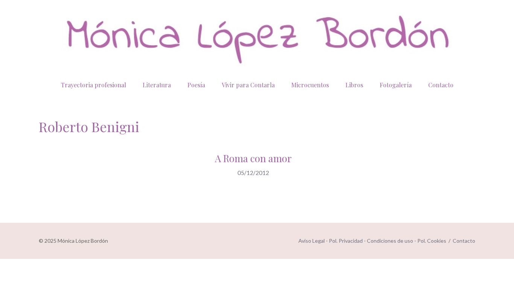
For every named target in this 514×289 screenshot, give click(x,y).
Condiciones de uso (390, 240)
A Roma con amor (253, 158)
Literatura (157, 85)
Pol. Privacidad (346, 240)
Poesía (196, 85)
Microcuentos (310, 85)
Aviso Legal (311, 240)
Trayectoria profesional (93, 85)
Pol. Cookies (431, 240)
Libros (354, 85)
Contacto (440, 85)
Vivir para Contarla (248, 85)
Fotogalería (396, 85)
